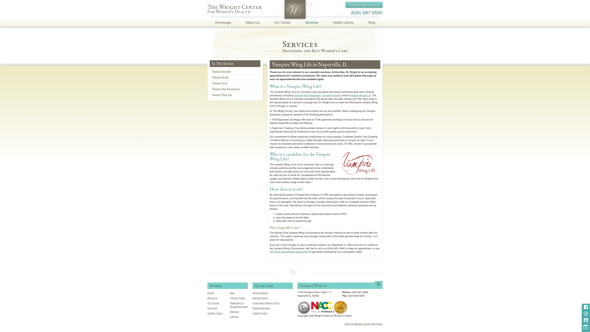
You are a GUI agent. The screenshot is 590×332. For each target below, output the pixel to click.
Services (311, 22)
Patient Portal (259, 313)
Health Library (343, 22)
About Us (253, 22)
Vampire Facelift (220, 77)
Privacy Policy (237, 298)
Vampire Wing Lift (222, 95)
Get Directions (260, 298)
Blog (371, 22)
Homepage (223, 22)
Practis (379, 324)
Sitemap (234, 311)
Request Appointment (364, 4)
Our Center (282, 22)
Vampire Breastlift (221, 71)
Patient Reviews (261, 308)
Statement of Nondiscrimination (240, 304)
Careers (234, 316)
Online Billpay (260, 293)
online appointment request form (291, 251)
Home (210, 293)
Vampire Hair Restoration (226, 89)
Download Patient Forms (265, 303)
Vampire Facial (219, 83)
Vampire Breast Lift (360, 95)
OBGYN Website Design (357, 324)
